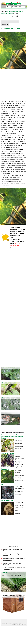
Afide (3, 383)
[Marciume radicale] (8, 508)
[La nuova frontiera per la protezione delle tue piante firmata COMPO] (8, 445)
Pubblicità (23, 624)
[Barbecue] (13, 581)
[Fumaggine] (8, 476)
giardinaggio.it (10, 11)
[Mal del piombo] (8, 492)
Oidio (3, 368)
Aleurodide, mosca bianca (9, 398)
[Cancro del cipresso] (8, 460)
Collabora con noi (16, 624)
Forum (9, 6)
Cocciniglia (5, 413)
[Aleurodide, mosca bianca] (10, 403)
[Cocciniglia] (10, 418)
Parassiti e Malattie (7, 13)
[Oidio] (10, 373)
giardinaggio (19, 11)
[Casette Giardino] (13, 603)
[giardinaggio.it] (11, 3)
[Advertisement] (14, 85)
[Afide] (10, 388)
